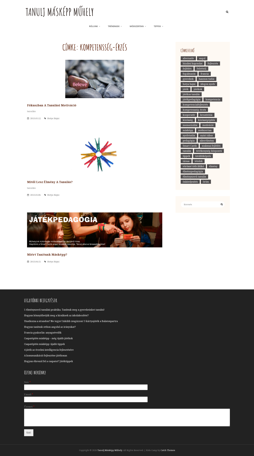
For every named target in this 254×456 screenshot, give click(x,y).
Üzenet (29, 406)
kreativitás (206, 114)
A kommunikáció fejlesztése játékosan (45, 355)
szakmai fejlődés (211, 145)
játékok (198, 89)
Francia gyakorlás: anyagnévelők (42, 332)
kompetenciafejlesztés (195, 104)
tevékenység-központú (209, 150)
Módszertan (137, 26)
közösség (188, 120)
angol (202, 58)
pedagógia (189, 140)
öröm (206, 181)
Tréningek (114, 26)
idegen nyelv (207, 84)
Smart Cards (190, 145)
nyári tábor (206, 135)
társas (186, 161)
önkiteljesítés (190, 181)
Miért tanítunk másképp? (47, 254)
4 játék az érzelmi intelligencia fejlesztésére (49, 349)
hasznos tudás (206, 79)
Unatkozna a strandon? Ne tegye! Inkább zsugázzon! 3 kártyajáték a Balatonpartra (71, 321)
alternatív (188, 58)
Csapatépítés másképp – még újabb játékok (48, 338)
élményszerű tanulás (194, 176)
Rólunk (93, 26)
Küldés (28, 432)
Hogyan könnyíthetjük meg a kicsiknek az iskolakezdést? (56, 315)
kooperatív (189, 114)
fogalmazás (189, 73)
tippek (186, 156)
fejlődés (187, 68)
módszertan (205, 130)
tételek (199, 161)
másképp (188, 130)
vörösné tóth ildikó (193, 166)
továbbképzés (203, 156)
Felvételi (201, 68)
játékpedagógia (191, 99)
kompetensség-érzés (194, 109)
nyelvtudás (189, 135)
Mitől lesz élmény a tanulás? (50, 182)
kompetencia (212, 99)
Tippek (157, 26)
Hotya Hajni (53, 118)
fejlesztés (213, 63)
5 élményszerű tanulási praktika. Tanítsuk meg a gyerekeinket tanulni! (64, 309)
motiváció (207, 125)
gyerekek (188, 79)
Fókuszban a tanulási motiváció (51, 105)
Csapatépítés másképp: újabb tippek (44, 344)
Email (28, 394)
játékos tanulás (191, 94)
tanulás (31, 111)
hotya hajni (189, 84)
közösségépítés (206, 120)
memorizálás (190, 125)
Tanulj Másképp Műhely (60, 11)
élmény (213, 166)
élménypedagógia (193, 171)
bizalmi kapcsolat (192, 63)
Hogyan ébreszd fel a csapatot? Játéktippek (48, 361)
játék (185, 89)
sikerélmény (207, 140)
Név (27, 382)
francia (205, 73)
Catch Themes (168, 450)
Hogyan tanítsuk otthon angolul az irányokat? (50, 326)
